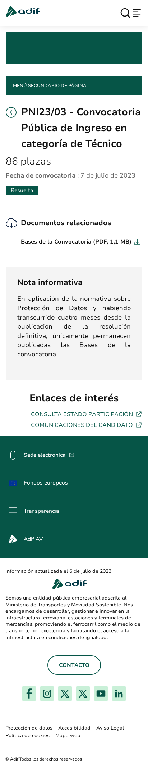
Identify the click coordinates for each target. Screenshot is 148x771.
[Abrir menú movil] (137, 13)
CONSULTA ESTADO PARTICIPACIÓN (86, 414)
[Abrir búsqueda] (125, 13)
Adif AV (33, 539)
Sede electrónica (49, 455)
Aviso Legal (110, 728)
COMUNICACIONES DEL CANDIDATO (86, 425)
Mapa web (67, 735)
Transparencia (41, 510)
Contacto (74, 665)
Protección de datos (28, 728)
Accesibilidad (74, 728)
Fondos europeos (46, 482)
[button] (11, 112)
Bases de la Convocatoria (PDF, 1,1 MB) (80, 242)
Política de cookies (27, 735)
